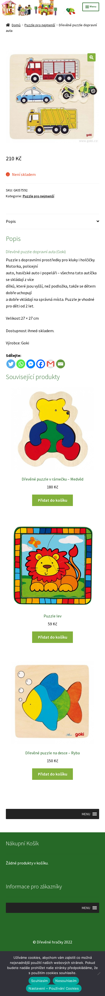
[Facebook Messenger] (30, 363)
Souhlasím (39, 981)
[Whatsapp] (20, 363)
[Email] (60, 363)
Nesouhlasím (65, 981)
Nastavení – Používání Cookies (54, 988)
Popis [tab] (11, 221)
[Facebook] (40, 363)
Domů (16, 25)
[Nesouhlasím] (98, 973)
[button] (91, 57)
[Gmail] (50, 363)
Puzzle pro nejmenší (39, 25)
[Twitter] (10, 363)
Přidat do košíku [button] (52, 500)
